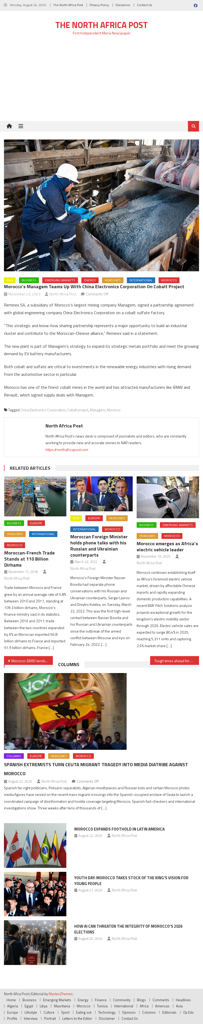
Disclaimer (123, 4)
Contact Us (144, 4)
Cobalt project (77, 410)
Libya (43, 1006)
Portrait (50, 1018)
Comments (161, 1000)
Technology (107, 1012)
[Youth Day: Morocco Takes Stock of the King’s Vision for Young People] (35, 894)
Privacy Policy (99, 4)
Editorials (169, 1012)
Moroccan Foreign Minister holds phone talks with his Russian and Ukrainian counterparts (99, 545)
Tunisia (102, 1006)
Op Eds (188, 1012)
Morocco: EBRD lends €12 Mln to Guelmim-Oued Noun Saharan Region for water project (32, 661)
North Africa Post (62, 294)
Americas (162, 1006)
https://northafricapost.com (66, 449)
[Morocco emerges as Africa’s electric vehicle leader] (168, 497)
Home (11, 1000)
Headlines (113, 280)
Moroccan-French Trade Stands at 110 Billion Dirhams (29, 559)
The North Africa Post (68, 4)
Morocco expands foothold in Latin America (119, 829)
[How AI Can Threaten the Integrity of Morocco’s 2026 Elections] (35, 942)
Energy (90, 280)
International (141, 280)
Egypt (29, 1006)
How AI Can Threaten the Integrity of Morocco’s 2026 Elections (128, 929)
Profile (12, 1018)
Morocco (169, 280)
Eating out (83, 1012)
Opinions (129, 1012)
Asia (10, 280)
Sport (65, 1012)
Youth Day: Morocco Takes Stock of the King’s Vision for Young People (131, 881)
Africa (144, 1006)
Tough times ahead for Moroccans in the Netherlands (176, 661)
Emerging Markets (60, 280)
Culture (49, 1012)
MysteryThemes (61, 993)
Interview (31, 1018)
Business (29, 280)
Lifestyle (31, 1012)
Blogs (141, 1000)
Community (121, 1000)
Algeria (12, 1006)
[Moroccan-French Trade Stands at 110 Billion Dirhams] (35, 496)
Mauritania (62, 1006)
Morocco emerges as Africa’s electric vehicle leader (167, 546)
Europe (36, 523)
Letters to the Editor (77, 1018)
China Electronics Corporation (43, 410)
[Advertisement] (101, 81)
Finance (101, 1000)
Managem (97, 410)
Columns (68, 664)
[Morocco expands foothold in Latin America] (35, 845)
